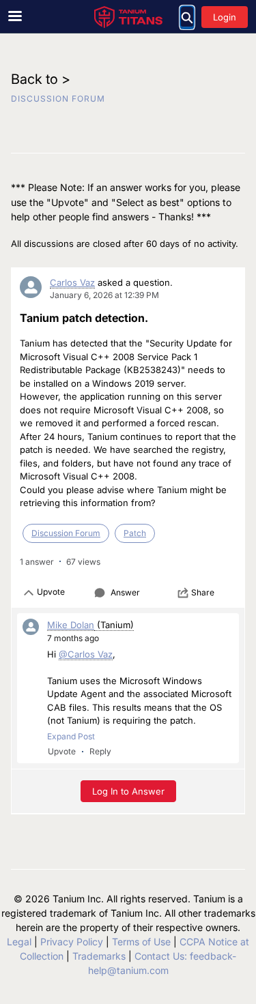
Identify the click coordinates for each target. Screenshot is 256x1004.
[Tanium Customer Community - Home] (128, 17)
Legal (19, 941)
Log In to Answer (128, 791)
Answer (125, 592)
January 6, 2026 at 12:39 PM (104, 295)
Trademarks (99, 956)
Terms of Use (141, 941)
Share (202, 592)
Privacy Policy (71, 941)
